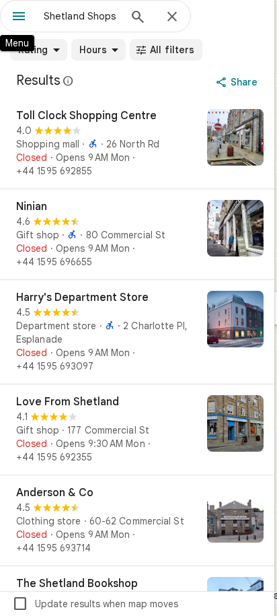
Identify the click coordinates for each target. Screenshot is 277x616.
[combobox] (81, 16)
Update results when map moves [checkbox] (95, 604)
